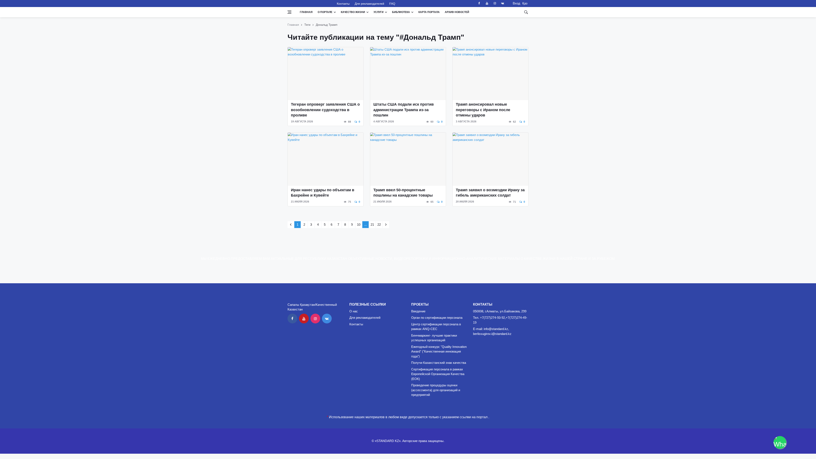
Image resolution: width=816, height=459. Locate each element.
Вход (515, 3)
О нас (353, 311)
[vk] (502, 3)
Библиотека (401, 12)
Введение (418, 311)
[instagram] (494, 3)
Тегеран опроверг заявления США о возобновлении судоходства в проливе (325, 109)
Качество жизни (353, 12)
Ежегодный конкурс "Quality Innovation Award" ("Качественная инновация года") (439, 351)
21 (372, 224)
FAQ (392, 3)
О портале (325, 12)
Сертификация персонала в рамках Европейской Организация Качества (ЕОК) (437, 374)
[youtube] (486, 3)
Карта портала (429, 12)
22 (379, 224)
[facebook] (479, 3)
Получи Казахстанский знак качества (438, 362)
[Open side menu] (289, 12)
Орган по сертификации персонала (436, 317)
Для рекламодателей (369, 3)
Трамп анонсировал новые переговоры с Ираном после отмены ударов (483, 109)
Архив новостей (457, 12)
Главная (306, 12)
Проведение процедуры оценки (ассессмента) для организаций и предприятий (435, 390)
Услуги (379, 12)
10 (358, 224)
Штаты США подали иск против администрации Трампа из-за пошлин (403, 109)
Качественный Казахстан (310, 3)
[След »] (386, 224)
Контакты (343, 3)
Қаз (524, 3)
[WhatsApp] (780, 442)
